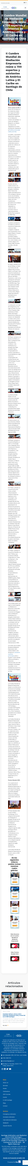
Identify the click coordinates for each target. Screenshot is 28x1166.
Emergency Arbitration (9, 1114)
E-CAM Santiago (7, 1100)
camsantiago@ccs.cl (8, 1061)
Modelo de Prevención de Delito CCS (14, 1158)
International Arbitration (10, 1120)
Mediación (6, 1123)
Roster (5, 1088)
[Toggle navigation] (25, 7)
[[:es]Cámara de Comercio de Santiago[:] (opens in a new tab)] (14, 7)
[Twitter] (7, 1069)
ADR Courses (6, 1094)
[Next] (25, 1010)
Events (5, 1097)
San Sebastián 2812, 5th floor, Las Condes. (15, 1055)
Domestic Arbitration (9, 1117)
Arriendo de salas (5, 2)
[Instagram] (2, 1069)
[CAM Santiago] (8, 1036)
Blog (4, 1103)
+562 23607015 (7, 1058)
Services (5, 1085)
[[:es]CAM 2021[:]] (5, 8)
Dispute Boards (7, 1125)
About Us (5, 1082)
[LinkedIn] (5, 1069)
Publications (6, 1091)
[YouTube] (10, 1069)
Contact (5, 1106)
